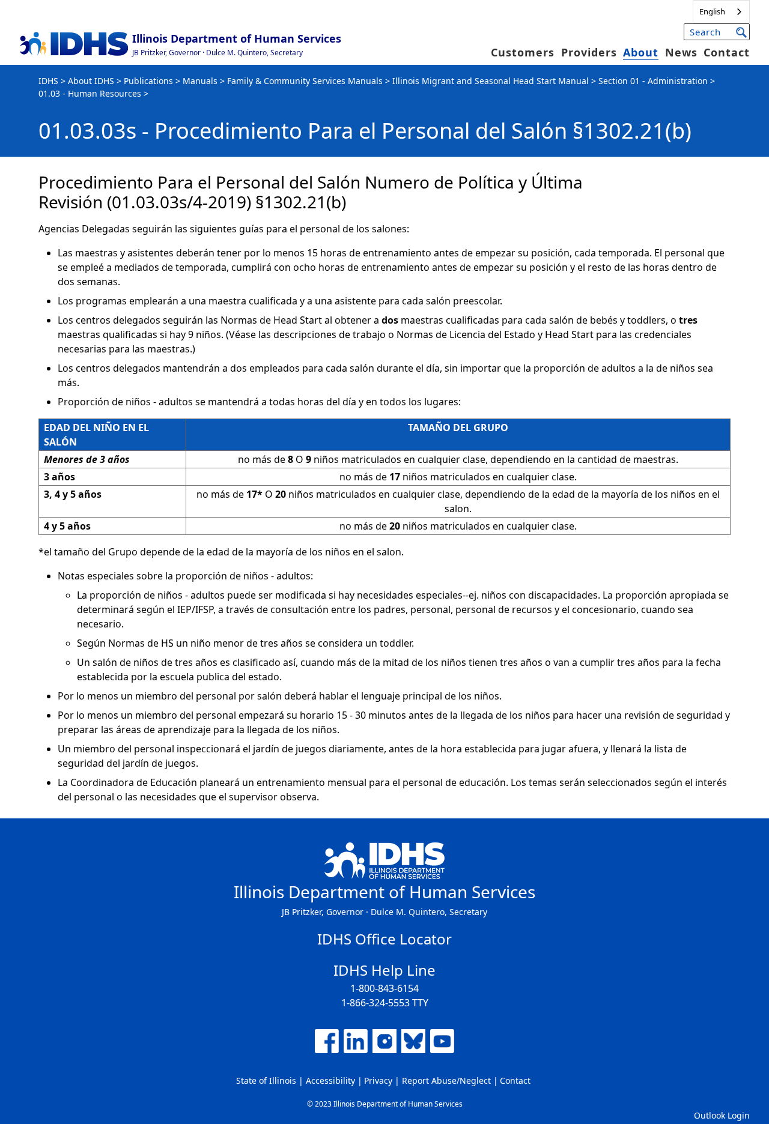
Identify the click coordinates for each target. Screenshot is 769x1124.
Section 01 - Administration (653, 80)
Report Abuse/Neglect (446, 1080)
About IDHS (91, 80)
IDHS (48, 80)
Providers (589, 52)
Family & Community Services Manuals (305, 80)
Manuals (200, 80)
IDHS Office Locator (384, 939)
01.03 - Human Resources (89, 93)
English (712, 11)
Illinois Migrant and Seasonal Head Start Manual (490, 80)
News (681, 52)
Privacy (378, 1080)
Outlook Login (722, 1115)
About (640, 52)
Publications (148, 80)
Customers (523, 52)
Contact (727, 52)
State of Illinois (266, 1080)
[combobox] (721, 11)
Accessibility (330, 1080)
